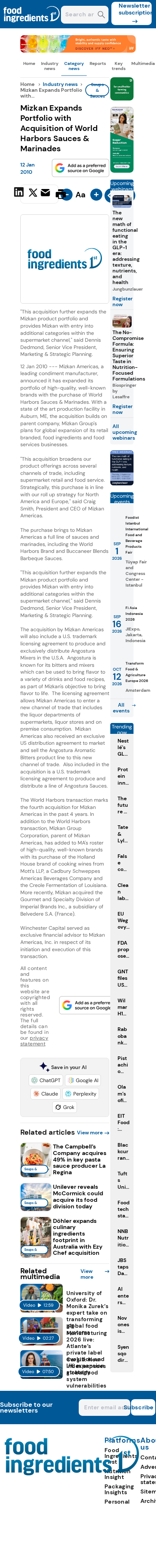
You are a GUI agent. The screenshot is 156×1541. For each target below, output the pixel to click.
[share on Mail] (46, 193)
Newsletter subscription (135, 9)
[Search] (101, 15)
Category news (74, 66)
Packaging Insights (119, 1489)
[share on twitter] (33, 193)
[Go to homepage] (72, 1473)
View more (90, 1132)
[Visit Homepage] (32, 26)
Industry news (49, 66)
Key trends (119, 66)
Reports (98, 63)
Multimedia (143, 63)
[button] (46, 1080)
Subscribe (142, 1407)
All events (121, 708)
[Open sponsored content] (78, 50)
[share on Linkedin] (20, 193)
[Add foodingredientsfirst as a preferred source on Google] (80, 168)
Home (29, 63)
